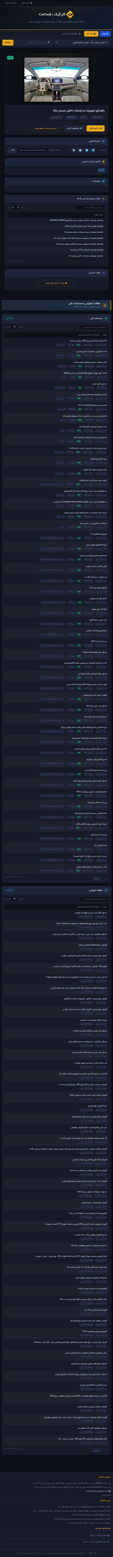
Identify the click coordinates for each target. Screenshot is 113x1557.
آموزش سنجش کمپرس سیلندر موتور (92, 1406)
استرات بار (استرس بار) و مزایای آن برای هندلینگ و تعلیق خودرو (81, 1374)
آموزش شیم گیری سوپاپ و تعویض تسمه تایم (88, 1170)
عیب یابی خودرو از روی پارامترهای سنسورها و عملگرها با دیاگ (81, 923)
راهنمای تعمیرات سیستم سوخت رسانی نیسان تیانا (84, 232)
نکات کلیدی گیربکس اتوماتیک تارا (93, 426)
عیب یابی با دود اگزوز (98, 620)
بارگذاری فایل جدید (70, 33)
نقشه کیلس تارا (100, 845)
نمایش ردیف (17, 207)
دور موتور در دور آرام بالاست (95, 577)
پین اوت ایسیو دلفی (99, 834)
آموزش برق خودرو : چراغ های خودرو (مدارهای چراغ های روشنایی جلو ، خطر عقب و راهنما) (70, 1342)
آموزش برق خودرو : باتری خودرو (94, 1202)
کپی (11, 150)
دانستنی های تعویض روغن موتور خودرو (91, 748)
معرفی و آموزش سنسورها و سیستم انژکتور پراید (87, 1041)
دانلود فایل (94, 128)
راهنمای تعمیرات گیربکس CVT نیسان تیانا (86, 249)
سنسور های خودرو (99, 383)
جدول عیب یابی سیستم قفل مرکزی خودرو (89, 1052)
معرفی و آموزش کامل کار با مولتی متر (92, 1428)
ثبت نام (90, 33)
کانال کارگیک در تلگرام (97, 1535)
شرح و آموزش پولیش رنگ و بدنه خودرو (91, 1234)
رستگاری (60, 345)
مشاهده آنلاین (73, 128)
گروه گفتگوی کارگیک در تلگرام (94, 1541)
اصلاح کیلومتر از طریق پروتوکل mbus (91, 791)
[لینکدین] (80, 150)
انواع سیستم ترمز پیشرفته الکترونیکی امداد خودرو (87, 684)
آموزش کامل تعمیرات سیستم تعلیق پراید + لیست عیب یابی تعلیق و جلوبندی (75, 1417)
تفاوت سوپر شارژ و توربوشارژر (95, 695)
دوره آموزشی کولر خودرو (97, 1106)
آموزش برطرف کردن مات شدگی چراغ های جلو (88, 1320)
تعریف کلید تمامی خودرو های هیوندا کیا (90, 781)
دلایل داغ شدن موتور (98, 598)
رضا (62, 420)
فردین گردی (59, 388)
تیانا (100, 170)
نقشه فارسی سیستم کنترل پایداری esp (91, 813)
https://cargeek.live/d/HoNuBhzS (32, 150)
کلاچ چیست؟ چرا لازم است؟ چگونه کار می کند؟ (87, 1213)
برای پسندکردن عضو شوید (45, 128)
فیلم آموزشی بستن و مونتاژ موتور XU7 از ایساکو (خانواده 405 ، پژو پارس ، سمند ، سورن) (71, 1256)
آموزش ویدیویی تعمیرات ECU (95, 1331)
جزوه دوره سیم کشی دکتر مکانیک (93, 480)
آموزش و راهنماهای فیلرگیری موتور (93, 944)
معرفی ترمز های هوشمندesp (95, 652)
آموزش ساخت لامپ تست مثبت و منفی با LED (88, 1095)
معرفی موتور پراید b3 (98, 587)
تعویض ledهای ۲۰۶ (98, 534)
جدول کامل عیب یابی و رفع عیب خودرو (91, 912)
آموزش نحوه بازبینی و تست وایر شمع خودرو (89, 1116)
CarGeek (70, 117)
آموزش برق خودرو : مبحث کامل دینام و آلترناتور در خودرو (84, 955)
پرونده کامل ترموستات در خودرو (93, 1020)
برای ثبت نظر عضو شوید (55, 283)
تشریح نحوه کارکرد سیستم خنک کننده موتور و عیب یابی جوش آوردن (79, 988)
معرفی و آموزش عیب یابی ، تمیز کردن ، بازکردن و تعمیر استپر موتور (80, 934)
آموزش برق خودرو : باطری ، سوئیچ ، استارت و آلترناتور (85, 998)
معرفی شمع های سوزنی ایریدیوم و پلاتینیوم (89, 1363)
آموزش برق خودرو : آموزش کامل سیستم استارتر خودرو (85, 1009)
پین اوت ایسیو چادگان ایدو (96, 770)
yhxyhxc (58, 452)
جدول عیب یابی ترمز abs (96, 705)
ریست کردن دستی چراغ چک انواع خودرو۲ (90, 856)
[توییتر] (86, 150)
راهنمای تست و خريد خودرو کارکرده (92, 1288)
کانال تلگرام (9, 3)
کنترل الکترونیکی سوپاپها (97, 759)
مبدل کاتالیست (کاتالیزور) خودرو (93, 1385)
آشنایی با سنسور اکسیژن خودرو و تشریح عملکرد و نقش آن (83, 1073)
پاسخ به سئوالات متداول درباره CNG (92, 1191)
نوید (62, 377)
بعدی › (96, 878)
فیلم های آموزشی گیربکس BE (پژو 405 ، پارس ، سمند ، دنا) (82, 1438)
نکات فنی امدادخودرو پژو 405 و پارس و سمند (88, 340)
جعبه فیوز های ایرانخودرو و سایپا (93, 555)
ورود (104, 33)
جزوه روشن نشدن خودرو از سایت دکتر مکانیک (88, 448)
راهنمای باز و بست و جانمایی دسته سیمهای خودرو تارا (85, 416)
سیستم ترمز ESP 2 (99, 641)
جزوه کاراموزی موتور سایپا (96, 544)
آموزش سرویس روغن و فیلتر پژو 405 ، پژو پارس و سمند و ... (82, 1084)
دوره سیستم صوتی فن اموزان (95, 469)
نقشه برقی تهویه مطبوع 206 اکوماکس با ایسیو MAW (85, 373)
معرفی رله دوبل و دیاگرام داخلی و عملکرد (90, 1030)
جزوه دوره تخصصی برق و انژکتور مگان (91, 824)
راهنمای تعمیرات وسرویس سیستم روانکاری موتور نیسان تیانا (79, 244)
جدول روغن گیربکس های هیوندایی (92, 673)
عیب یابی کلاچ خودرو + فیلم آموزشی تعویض (89, 1127)
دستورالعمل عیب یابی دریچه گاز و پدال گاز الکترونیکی (85, 491)
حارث (60, 527)
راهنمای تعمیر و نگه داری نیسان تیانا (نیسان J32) (84, 226)
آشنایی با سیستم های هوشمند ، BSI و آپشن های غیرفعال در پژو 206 (78, 1396)
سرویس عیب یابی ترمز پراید (95, 716)
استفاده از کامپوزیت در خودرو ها (93, 523)
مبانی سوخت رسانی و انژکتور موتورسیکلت (90, 362)
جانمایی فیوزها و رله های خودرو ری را (92, 394)
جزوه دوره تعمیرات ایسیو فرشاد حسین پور (89, 738)
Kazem (60, 355)
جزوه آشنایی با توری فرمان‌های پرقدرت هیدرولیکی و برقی (83, 727)
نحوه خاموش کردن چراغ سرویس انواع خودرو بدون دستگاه (83, 1299)
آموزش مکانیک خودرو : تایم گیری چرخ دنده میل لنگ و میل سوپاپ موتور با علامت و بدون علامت (68, 1149)
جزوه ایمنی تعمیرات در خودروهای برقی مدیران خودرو (85, 512)
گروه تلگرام (25, 3)
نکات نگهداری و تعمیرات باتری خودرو (92, 351)
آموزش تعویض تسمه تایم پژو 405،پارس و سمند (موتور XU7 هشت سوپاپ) (76, 1224)
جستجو (8, 42)
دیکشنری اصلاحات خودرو (96, 630)
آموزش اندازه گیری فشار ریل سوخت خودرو (90, 1159)
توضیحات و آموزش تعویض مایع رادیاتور (91, 1277)
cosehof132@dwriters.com (50, 484)
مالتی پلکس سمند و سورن (96, 566)
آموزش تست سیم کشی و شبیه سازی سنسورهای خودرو (84, 1181)
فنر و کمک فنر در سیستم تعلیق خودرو (91, 1063)
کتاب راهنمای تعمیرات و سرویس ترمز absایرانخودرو (85, 663)
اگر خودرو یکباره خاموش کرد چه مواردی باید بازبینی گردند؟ (83, 1138)
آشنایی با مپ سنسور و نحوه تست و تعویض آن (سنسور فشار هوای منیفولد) (76, 977)
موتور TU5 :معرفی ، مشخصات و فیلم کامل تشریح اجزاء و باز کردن (80, 966)
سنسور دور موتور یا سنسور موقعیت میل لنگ (89, 1245)
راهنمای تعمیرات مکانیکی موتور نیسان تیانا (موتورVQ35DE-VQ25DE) (76, 220)
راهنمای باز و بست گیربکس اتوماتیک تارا (90, 437)
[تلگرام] (93, 150)
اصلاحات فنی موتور (99, 609)
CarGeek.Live (97, 1487)
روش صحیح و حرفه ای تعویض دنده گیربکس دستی (86, 1352)
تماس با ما (107, 1495)
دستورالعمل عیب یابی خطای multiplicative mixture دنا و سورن (80, 501)
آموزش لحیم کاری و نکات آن (95, 1310)
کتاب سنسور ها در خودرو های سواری (92, 866)
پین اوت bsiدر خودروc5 (97, 802)
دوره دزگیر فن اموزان (98, 458)
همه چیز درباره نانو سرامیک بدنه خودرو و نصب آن (87, 1267)
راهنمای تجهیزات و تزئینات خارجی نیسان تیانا (86, 255)
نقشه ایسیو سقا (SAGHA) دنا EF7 (92, 405)
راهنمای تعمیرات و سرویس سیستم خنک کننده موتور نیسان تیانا (78, 238)
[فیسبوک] (74, 150)
